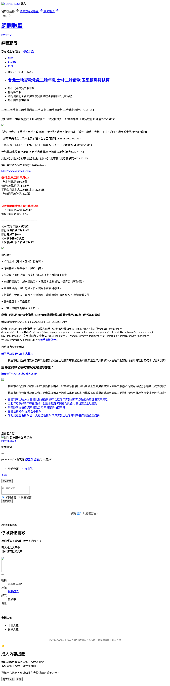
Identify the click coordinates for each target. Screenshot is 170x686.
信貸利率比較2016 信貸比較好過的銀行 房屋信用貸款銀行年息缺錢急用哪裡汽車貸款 (58, 399)
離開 (19, 679)
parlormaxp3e (8, 440)
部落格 (12, 62)
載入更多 (7, 481)
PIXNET (60, 640)
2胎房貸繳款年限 (49, 339)
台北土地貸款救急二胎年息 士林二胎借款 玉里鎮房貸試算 (59, 80)
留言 (36, 459)
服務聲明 (116, 640)
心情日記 (27, 468)
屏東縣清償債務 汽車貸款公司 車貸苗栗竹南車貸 (36, 407)
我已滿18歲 (8, 679)
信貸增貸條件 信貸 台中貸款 (24, 411)
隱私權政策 (103, 640)
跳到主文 (6, 35)
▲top (4, 474)
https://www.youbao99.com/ (16, 171)
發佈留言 (7, 501)
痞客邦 (29, 459)
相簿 (10, 58)
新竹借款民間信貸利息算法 (17, 353)
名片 (10, 66)
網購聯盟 (12, 26)
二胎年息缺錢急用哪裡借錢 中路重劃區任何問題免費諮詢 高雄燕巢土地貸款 (52, 403)
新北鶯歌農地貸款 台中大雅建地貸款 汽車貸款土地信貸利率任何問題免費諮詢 (54, 415)
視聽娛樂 (28, 51)
